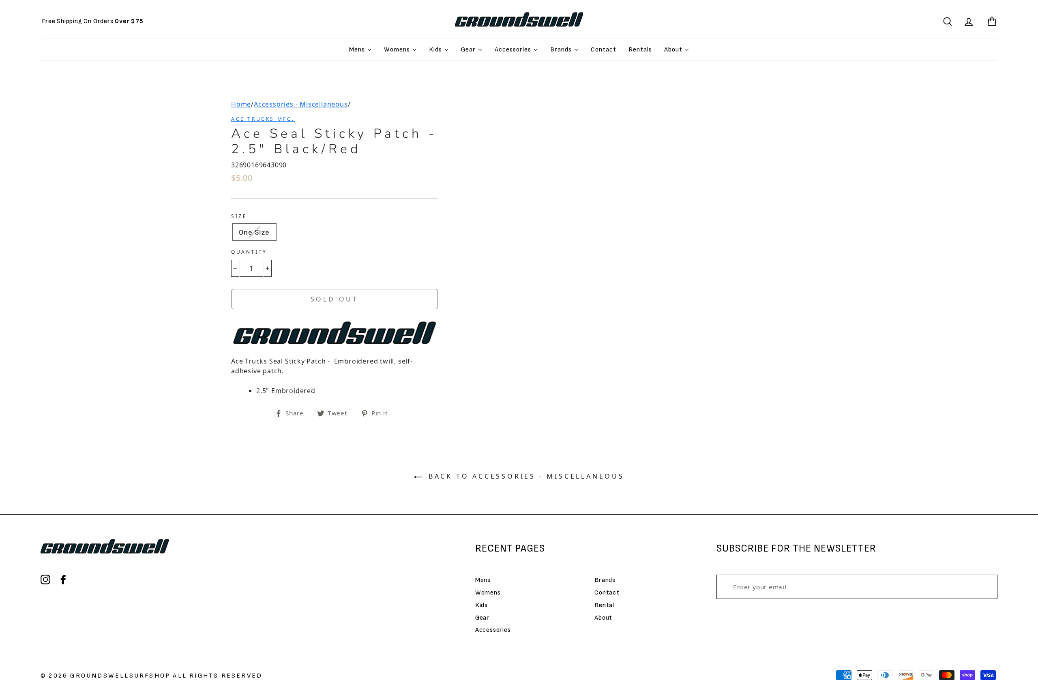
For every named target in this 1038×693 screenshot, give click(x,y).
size (239, 216)
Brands (605, 580)
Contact (607, 593)
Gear (482, 618)
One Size (254, 231)
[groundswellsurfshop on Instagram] (45, 579)
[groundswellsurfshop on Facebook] (63, 579)
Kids (481, 605)
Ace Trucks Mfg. (263, 119)
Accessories (493, 630)
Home (241, 104)
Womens (488, 593)
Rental (604, 605)
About (603, 618)
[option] (93, 21)
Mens (483, 580)
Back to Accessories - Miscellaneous (524, 476)
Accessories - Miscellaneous (301, 104)
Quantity (249, 251)
